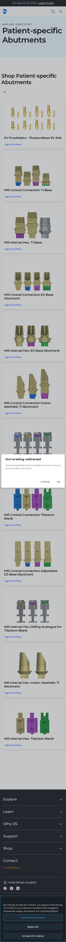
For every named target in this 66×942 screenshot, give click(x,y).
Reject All (33, 926)
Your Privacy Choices (33, 917)
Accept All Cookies (33, 936)
